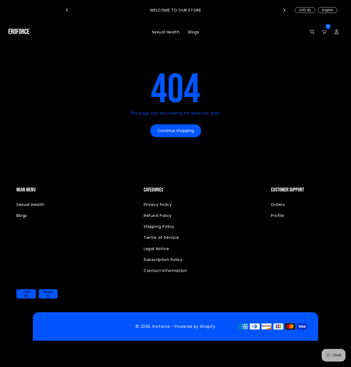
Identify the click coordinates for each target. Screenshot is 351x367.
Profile (277, 215)
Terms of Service (161, 237)
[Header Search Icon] (312, 32)
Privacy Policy (158, 204)
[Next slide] (284, 10)
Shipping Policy (159, 226)
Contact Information (165, 270)
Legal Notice (156, 248)
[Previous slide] (66, 10)
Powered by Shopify (195, 326)
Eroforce (161, 326)
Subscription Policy (163, 259)
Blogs (21, 215)
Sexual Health (30, 204)
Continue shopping (175, 130)
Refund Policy (158, 215)
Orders (278, 204)
